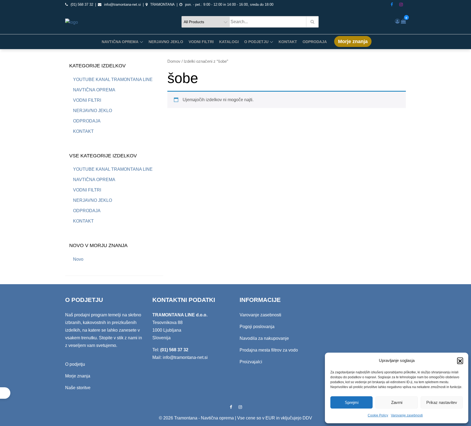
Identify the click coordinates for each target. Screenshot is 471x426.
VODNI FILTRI (201, 42)
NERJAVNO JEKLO (166, 42)
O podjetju (75, 364)
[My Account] (397, 21)
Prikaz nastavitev (441, 402)
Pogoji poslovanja (257, 326)
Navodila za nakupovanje (264, 338)
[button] (460, 360)
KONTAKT (288, 42)
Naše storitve (77, 387)
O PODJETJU (256, 42)
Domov (173, 61)
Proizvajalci (251, 361)
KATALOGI (229, 42)
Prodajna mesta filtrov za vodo (269, 350)
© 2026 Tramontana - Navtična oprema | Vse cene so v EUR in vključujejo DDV (235, 418)
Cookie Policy (378, 415)
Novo (78, 259)
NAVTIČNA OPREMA (120, 42)
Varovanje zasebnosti (407, 415)
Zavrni (396, 402)
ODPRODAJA (315, 42)
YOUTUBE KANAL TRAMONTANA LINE (113, 79)
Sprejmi (351, 402)
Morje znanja (353, 41)
